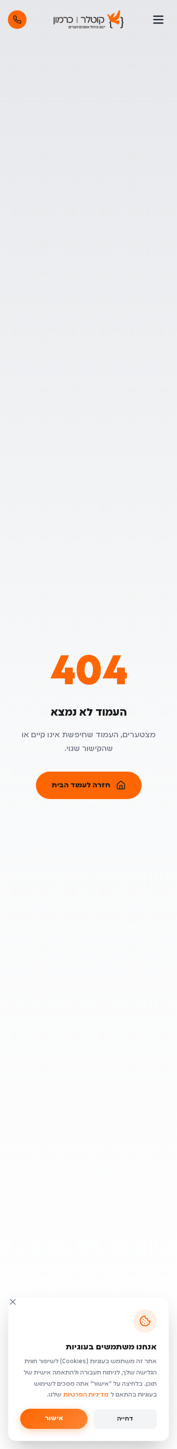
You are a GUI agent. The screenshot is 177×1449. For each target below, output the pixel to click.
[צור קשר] (17, 19)
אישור (54, 1418)
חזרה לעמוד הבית (81, 785)
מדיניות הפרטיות (86, 1395)
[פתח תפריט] (158, 19)
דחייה (125, 1419)
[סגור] (13, 1302)
